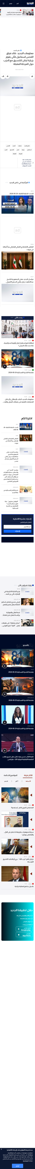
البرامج (10, 3)
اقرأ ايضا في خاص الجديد (18, 182)
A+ (3, 76)
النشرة (30, 370)
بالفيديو (26, 645)
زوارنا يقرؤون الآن (25, 585)
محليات (30, 340)
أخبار (17, 3)
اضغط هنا (25, 1161)
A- (7, 76)
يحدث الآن (18, 318)
